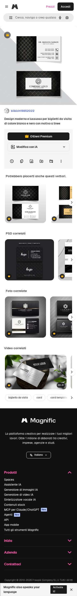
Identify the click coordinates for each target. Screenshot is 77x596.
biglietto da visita (18, 397)
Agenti (11, 514)
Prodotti (10, 472)
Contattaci (12, 564)
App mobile (11, 525)
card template (59, 397)
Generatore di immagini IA (21, 490)
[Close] (71, 589)
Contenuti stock (14, 505)
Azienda (10, 552)
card (39, 397)
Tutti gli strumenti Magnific (21, 530)
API (6, 520)
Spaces (9, 479)
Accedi (65, 6)
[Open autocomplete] (9, 17)
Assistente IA (12, 484)
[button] (38, 455)
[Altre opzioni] (61, 161)
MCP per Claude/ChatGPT (25, 510)
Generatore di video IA (18, 494)
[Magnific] (38, 421)
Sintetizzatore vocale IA (20, 499)
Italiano (38, 455)
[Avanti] (71, 202)
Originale (27, 35)
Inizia (8, 540)
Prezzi (50, 6)
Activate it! (58, 589)
